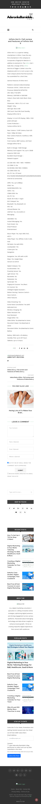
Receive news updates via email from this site (20, 475)
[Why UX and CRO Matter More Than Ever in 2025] (28, 710)
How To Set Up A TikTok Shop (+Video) (13, 537)
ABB (30, 796)
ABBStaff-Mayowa (15, 357)
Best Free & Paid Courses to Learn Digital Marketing (13, 586)
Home (12, 2)
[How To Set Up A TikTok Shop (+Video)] (28, 538)
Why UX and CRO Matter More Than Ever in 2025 (13, 709)
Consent (10, 743)
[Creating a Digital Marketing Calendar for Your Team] (28, 564)
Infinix (28, 63)
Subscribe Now (14, 756)
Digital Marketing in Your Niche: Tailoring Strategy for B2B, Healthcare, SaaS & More (13, 551)
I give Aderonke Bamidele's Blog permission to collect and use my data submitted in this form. (19, 747)
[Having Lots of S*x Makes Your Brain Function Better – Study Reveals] (20, 399)
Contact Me (25, 2)
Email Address (11, 735)
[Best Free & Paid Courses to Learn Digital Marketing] (28, 587)
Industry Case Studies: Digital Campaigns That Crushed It (13, 575)
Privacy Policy (16, 4)
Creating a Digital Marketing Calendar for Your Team (13, 564)
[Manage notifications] (36, 799)
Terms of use (25, 4)
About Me (18, 2)
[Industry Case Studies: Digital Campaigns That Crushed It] (28, 575)
